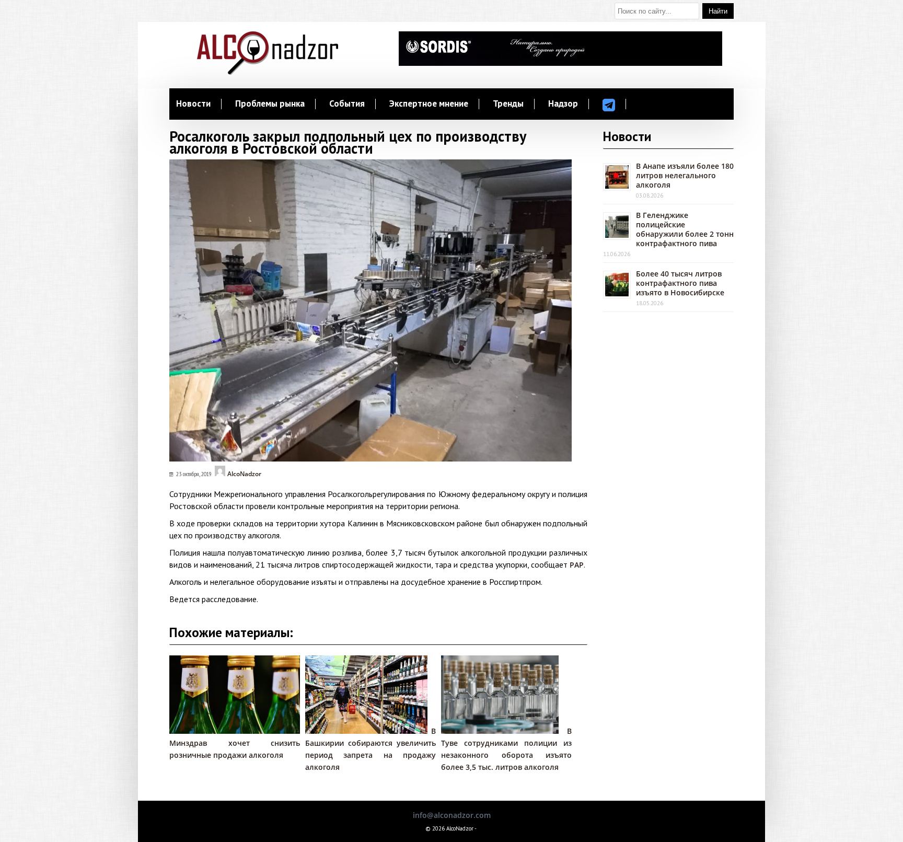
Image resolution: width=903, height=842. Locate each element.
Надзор (563, 104)
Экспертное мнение (428, 104)
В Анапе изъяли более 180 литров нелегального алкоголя (685, 175)
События (347, 104)
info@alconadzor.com (452, 815)
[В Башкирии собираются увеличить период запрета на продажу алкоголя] (366, 731)
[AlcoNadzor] (267, 72)
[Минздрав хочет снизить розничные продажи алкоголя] (239, 731)
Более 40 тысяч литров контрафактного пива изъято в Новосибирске (680, 283)
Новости (193, 104)
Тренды (508, 104)
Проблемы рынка (270, 104)
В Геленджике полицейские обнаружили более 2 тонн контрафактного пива (685, 229)
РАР (577, 565)
